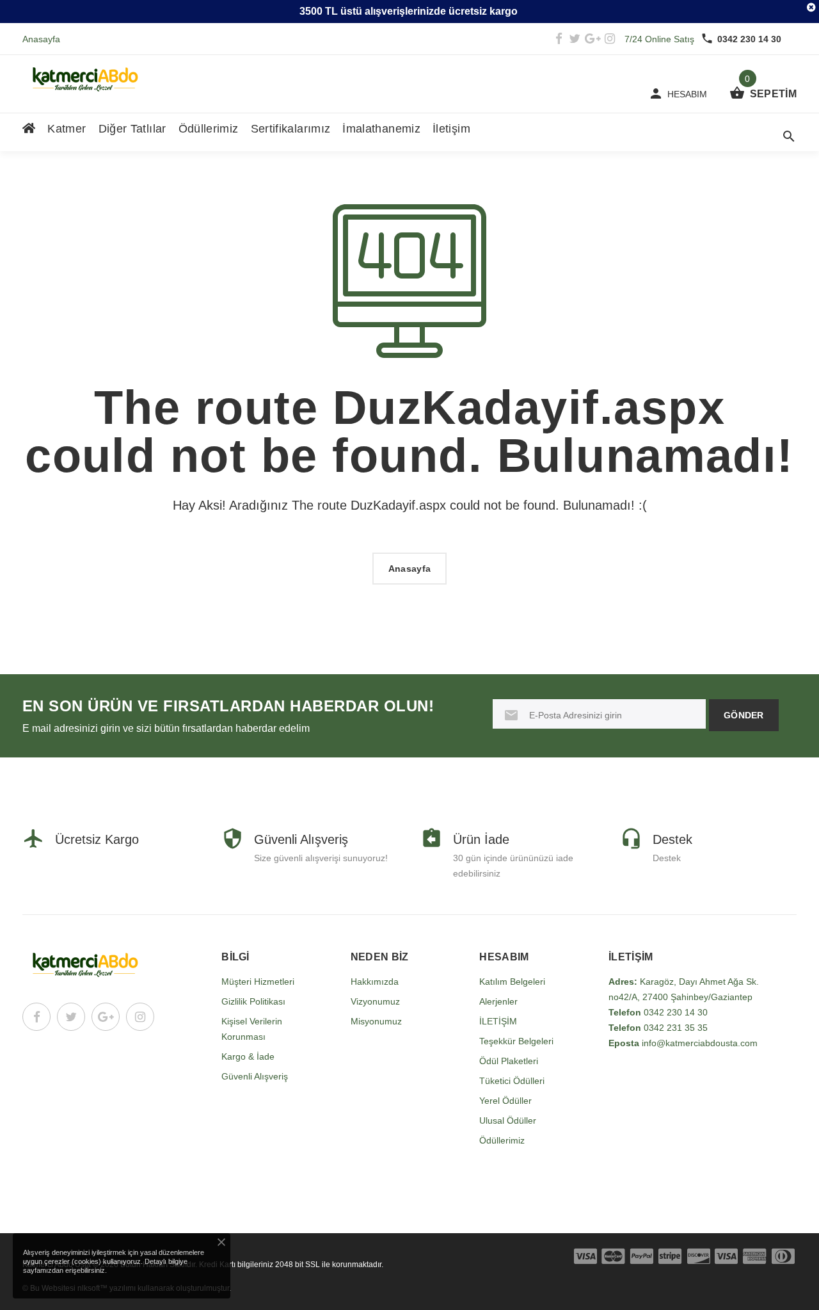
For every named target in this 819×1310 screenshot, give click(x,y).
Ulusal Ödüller (507, 1120)
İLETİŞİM (498, 1021)
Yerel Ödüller (505, 1101)
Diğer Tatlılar (132, 128)
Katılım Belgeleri (512, 981)
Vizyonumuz (375, 1001)
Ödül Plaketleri (508, 1061)
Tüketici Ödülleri (512, 1081)
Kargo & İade (247, 1056)
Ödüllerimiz (209, 128)
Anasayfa (41, 39)
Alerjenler (498, 1001)
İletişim (451, 128)
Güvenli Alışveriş (254, 1076)
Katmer (66, 128)
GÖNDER (744, 715)
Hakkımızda (375, 981)
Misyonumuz (376, 1021)
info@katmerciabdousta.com (700, 1043)
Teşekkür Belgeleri (516, 1041)
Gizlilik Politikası (253, 1001)
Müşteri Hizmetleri (257, 981)
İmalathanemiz (381, 128)
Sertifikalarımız (291, 128)
